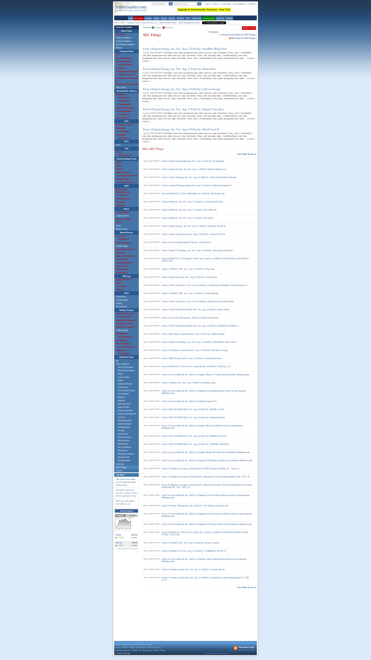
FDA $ (118, 152)
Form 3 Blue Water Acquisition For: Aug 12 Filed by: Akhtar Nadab (193, 333)
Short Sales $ (122, 259)
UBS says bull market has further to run (125, 502)
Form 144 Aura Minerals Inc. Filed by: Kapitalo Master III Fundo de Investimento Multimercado (206, 452)
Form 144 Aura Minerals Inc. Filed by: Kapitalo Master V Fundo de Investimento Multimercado (205, 374)
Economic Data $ (123, 219)
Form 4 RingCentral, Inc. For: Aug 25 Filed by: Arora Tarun (189, 276)
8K (117, 361)
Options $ (120, 253)
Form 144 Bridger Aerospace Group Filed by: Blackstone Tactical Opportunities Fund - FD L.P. (206, 476)
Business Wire (123, 377)
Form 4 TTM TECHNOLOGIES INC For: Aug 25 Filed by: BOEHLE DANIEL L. (201, 325)
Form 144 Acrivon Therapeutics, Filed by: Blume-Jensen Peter (190, 317)
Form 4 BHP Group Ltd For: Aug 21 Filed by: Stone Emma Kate (192, 358)
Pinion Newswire (124, 437)
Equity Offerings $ (124, 280)
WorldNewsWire (124, 461)
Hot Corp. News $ (125, 65)
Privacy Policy (159, 650)
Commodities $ (123, 212)
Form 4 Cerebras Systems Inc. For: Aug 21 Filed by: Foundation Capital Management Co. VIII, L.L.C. (205, 578)
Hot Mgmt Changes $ (126, 75)
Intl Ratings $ (122, 340)
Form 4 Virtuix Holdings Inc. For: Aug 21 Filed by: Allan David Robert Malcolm (199, 177)
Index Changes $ (123, 243)
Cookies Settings (123, 653)
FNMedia (121, 397)
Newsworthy (123, 434)
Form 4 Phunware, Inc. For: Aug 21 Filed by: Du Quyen (187, 217)
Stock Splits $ (122, 118)
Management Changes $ (127, 71)
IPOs (188, 18)
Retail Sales (121, 87)
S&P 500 (132, 515)
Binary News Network (126, 371)
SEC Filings (121, 467)
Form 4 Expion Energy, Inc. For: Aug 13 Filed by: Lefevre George (182, 89)
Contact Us (136, 650)
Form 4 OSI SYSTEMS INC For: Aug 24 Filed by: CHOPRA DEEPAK (195, 444)
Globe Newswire (124, 404)
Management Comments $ (127, 79)
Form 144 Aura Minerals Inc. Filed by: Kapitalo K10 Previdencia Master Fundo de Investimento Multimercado (206, 496)
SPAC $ (119, 290)
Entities (119, 48)
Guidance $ (121, 135)
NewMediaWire (124, 427)
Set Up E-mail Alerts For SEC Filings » (239, 35)
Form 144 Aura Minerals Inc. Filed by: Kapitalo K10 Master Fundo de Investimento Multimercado (207, 524)
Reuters (119, 471)
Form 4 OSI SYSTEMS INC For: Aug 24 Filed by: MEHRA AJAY (193, 409)
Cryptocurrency (122, 216)
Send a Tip (220, 18)
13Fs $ (119, 166)
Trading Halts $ (123, 269)
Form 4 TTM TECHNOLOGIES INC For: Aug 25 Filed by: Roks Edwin (196, 309)
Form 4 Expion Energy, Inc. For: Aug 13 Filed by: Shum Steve (179, 69)
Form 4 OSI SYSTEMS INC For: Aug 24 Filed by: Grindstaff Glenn (193, 417)
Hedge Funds (196, 18)
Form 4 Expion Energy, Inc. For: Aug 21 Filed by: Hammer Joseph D (193, 225)
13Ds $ (119, 162)
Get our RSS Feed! (246, 648)
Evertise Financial (125, 384)
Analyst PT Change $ (125, 327)
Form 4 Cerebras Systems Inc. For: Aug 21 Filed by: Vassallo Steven (193, 569)
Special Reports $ (124, 263)
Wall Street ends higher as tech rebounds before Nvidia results (126, 482)
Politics (119, 303)
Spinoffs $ (120, 205)
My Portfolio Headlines (125, 44)
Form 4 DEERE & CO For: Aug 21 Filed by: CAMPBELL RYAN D (194, 550)
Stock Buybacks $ (124, 111)
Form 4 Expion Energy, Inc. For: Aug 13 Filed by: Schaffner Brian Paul (185, 49)
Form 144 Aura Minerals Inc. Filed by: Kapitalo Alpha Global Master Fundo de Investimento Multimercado (204, 560)
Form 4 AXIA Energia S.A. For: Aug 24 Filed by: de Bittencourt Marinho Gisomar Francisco (205, 285)
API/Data (229, 18)
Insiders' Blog (121, 246)
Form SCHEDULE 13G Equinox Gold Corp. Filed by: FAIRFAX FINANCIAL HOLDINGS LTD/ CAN (205, 259)
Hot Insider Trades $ (126, 182)
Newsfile (121, 431)
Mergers (164, 18)
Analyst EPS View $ (125, 324)
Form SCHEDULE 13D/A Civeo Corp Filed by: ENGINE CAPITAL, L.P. (196, 366)
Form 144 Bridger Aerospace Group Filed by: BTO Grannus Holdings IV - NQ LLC (201, 468)
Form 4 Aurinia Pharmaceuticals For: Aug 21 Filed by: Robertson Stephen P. (197, 185)
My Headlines (239, 4)
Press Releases (122, 364)
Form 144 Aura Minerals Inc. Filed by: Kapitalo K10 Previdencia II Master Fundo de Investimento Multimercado (207, 514)
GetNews (121, 401)
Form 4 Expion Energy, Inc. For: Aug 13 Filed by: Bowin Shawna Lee (194, 169)
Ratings (156, 18)
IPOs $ (119, 283)
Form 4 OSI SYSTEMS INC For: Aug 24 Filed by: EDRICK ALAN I (194, 435)
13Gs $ (119, 169)
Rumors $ (120, 202)
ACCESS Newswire (125, 367)
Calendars (148, 18)
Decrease (169, 28)
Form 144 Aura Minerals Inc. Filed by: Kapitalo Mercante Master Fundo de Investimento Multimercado (202, 426)
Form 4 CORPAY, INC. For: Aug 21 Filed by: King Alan (188, 268)
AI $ (118, 55)
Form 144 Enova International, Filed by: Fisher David (186, 242)
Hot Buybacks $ (124, 114)
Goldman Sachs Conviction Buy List (142, 23)
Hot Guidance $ (124, 138)
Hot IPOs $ (122, 286)
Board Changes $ (123, 58)
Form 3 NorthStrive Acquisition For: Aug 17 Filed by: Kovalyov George (195, 350)
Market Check (122, 229)
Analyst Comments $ (125, 314)
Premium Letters (208, 18)
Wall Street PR (123, 457)
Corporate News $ (124, 61)
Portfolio (251, 4)
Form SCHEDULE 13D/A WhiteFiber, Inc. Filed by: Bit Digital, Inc (193, 193)
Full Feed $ (121, 34)
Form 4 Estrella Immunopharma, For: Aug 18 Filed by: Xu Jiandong (193, 160)
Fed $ (118, 222)
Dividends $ (121, 94)
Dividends (180, 18)
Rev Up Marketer (124, 447)
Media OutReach (124, 424)
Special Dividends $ (125, 108)
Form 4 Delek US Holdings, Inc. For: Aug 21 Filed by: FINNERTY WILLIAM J (199, 341)
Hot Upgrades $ (124, 354)
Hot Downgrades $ (125, 337)
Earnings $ (121, 128)
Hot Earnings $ (124, 131)
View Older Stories (245, 154)
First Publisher (123, 394)
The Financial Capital (126, 391)
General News (122, 300)
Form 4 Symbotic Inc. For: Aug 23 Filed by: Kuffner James (189, 382)
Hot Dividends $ (124, 98)
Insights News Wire (125, 411)
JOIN (131, 18)
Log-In (207, 4)
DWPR (120, 381)
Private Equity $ (123, 199)
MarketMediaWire (125, 421)
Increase (157, 28)
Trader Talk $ (122, 273)
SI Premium (139, 18)
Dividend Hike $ (124, 104)
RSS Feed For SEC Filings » (244, 38)
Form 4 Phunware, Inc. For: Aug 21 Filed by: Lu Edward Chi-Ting (192, 201)
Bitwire (120, 374)
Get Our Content (154, 647)
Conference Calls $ (124, 125)
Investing (120, 464)
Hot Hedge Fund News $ (128, 176)
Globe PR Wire (124, 407)
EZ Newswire (123, 387)
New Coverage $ (123, 344)
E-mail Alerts (226, 4)
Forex (118, 226)
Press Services (124, 441)
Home (215, 4)
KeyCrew (121, 417)
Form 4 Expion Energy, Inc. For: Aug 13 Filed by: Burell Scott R (181, 129)
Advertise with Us (123, 650)
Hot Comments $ (125, 317)
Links (118, 647)
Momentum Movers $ (125, 249)
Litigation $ (121, 68)
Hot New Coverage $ (126, 347)
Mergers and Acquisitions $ (122, 190)
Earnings (172, 18)
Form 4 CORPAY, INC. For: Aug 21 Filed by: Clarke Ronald (190, 293)
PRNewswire (123, 444)
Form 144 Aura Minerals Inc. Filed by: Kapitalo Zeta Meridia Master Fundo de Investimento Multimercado (204, 391)
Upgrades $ (121, 350)
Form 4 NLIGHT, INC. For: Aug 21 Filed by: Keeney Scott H (190, 542)
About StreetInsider (137, 647)
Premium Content (124, 27)
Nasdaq (120, 515)
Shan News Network (126, 454)
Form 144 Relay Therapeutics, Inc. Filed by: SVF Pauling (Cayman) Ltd (195, 505)
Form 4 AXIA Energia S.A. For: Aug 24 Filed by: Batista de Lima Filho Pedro (198, 301)
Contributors (121, 297)
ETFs (118, 145)
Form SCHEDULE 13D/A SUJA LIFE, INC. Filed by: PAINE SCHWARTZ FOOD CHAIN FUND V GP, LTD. (205, 533)
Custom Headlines (123, 41)
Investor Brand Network (127, 414)
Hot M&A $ (122, 195)
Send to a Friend (248, 28)
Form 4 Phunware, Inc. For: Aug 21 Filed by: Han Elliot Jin (189, 209)
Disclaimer (147, 650)
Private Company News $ (127, 84)
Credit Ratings (122, 330)
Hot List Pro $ (123, 239)
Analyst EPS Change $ (126, 320)
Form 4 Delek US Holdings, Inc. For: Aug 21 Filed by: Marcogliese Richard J (197, 250)
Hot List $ (120, 236)
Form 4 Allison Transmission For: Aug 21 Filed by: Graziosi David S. (194, 234)
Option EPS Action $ (125, 256)
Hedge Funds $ (123, 172)
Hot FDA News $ (124, 155)
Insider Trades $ (123, 179)
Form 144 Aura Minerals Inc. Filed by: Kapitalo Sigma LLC (189, 401)
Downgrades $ (122, 334)
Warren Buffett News (168, 23)
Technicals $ (121, 266)
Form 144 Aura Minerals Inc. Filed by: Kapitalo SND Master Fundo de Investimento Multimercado (207, 460)
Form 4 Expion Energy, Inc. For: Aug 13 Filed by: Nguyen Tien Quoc (183, 109)
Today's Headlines (123, 38)
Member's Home (129, 644)
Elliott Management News (189, 23)
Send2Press (123, 451)
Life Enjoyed (121, 307)
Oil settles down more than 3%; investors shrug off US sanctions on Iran (126, 493)
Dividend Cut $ (124, 101)
